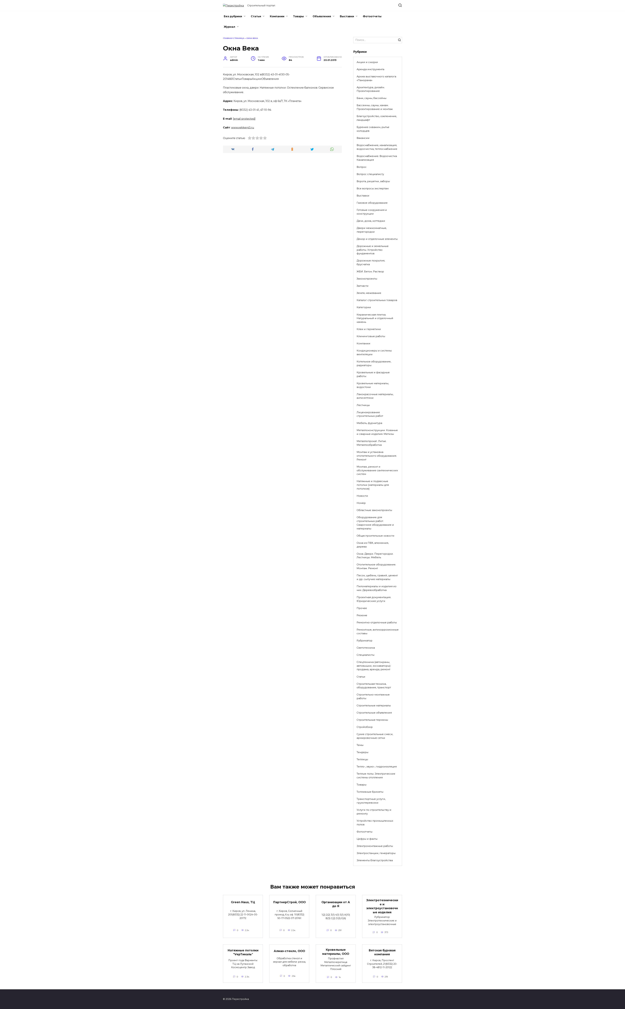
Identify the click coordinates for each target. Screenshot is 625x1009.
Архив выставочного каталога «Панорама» (376, 78)
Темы (360, 745)
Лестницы (363, 405)
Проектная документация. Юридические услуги (374, 599)
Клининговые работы (371, 336)
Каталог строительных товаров (377, 300)
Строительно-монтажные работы (373, 696)
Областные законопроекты (374, 510)
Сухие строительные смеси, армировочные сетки (375, 736)
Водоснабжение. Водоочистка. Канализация (377, 157)
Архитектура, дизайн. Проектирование (371, 89)
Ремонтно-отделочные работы (377, 622)
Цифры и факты (367, 838)
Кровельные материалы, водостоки (373, 385)
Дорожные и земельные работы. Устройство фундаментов (373, 250)
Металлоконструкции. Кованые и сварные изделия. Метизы (377, 432)
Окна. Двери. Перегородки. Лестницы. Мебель (375, 555)
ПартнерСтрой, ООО (289, 902)
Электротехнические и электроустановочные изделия (382, 906)
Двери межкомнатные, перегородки (372, 229)
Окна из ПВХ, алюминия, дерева (373, 544)
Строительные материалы (374, 705)
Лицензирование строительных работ (370, 414)
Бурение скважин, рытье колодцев (373, 129)
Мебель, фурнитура (369, 423)
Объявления (322, 16)
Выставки (347, 16)
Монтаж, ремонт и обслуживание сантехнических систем (377, 470)
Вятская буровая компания (382, 952)
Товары (298, 16)
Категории (364, 307)
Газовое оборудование (372, 202)
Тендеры (362, 752)
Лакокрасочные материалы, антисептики (375, 396)
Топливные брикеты (370, 791)
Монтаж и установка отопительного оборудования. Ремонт (377, 455)
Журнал (229, 26)
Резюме (362, 615)
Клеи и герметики (369, 329)
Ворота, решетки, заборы (373, 181)
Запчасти (362, 285)
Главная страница (233, 38)
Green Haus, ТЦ (243, 902)
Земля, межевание (369, 292)
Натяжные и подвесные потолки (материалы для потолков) (373, 485)
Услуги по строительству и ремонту (374, 811)
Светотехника (366, 647)
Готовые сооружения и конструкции (372, 211)
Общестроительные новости (375, 535)
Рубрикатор (364, 640)
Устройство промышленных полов (375, 822)
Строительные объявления (374, 712)
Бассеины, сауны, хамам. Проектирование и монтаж (375, 107)
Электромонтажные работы (375, 846)
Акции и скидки (367, 62)
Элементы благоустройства (375, 860)
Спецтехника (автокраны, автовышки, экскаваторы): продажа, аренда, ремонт (374, 665)
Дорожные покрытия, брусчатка (371, 262)
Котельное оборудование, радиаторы (374, 363)
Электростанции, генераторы (376, 853)
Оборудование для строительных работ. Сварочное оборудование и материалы (375, 523)
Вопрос (362, 166)
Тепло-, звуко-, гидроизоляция (377, 766)
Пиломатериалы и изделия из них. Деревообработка (376, 588)
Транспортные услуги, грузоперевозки (371, 800)
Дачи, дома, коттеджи (371, 220)
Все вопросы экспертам (373, 188)
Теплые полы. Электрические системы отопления (376, 775)
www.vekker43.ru (242, 127)
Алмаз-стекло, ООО (289, 951)
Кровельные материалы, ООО (335, 951)
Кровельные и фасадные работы (373, 374)
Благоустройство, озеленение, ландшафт (377, 118)
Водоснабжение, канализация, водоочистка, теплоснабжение (377, 147)
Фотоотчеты (372, 16)
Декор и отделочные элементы (377, 238)
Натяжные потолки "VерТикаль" (243, 952)
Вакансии (363, 138)
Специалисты (365, 654)
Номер (361, 502)
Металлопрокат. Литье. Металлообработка (371, 443)
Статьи (256, 16)
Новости (362, 495)
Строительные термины (372, 719)
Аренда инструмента (370, 69)
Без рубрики (233, 16)
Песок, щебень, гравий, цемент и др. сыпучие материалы (377, 577)
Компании (277, 16)
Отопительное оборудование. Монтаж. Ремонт (376, 566)
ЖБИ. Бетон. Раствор (370, 271)
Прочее (362, 608)
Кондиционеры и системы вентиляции (374, 352)
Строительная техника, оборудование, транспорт (374, 685)
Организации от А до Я (335, 904)
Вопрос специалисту (370, 174)
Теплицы (362, 759)
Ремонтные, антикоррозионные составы (378, 631)
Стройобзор (365, 727)
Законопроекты (367, 278)
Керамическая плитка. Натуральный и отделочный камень (375, 318)
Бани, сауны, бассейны (371, 98)
